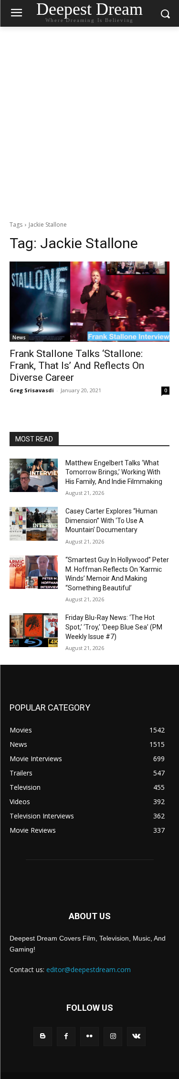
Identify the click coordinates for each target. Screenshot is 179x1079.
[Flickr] (89, 1036)
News (19, 337)
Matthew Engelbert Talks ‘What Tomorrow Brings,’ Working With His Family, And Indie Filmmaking (113, 472)
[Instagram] (113, 1036)
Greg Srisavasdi (32, 390)
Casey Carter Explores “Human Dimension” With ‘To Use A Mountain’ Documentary (111, 520)
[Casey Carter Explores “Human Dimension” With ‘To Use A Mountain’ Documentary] (34, 523)
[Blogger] (42, 1036)
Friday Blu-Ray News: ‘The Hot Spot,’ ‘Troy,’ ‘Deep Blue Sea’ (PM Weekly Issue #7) (113, 627)
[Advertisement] (89, 120)
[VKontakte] (136, 1036)
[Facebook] (66, 1036)
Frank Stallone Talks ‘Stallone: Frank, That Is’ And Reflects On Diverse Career (77, 365)
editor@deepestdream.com (88, 969)
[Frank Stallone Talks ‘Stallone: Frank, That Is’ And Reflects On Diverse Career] (89, 302)
